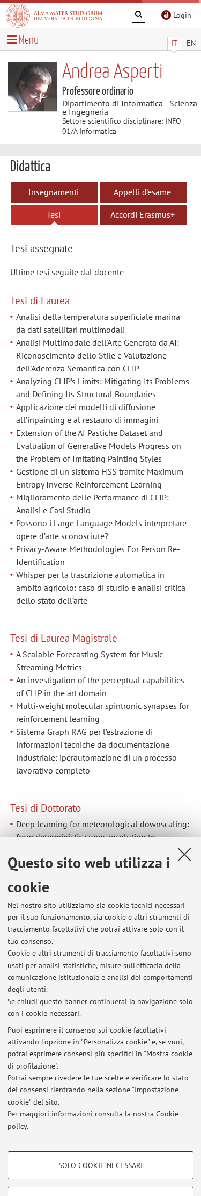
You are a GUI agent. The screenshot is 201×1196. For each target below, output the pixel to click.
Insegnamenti (53, 192)
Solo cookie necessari (100, 1165)
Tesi (54, 214)
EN (191, 43)
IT (174, 43)
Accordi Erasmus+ (142, 214)
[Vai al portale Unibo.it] (54, 15)
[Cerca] (138, 16)
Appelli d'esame (142, 192)
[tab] (50, 249)
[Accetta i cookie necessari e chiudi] (184, 854)
